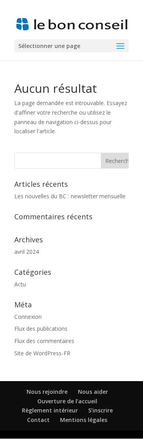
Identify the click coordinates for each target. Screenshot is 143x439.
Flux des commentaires (44, 341)
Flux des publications (41, 328)
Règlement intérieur (50, 410)
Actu (20, 284)
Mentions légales (83, 420)
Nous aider (93, 391)
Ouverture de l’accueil (67, 401)
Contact (38, 420)
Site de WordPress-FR (42, 353)
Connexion (28, 316)
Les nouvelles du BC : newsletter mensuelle (70, 196)
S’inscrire (100, 410)
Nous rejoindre (47, 391)
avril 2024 (26, 251)
